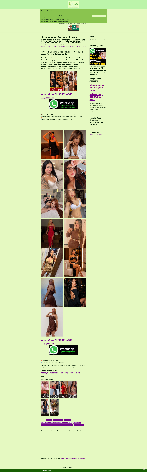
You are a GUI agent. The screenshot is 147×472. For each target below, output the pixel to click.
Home (42, 11)
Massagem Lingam (44, 424)
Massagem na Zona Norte (47, 19)
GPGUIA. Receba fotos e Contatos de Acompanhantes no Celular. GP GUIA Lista (56, 422)
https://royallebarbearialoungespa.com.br (60, 373)
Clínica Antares (67, 420)
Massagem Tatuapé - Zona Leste (48, 46)
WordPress (50, 470)
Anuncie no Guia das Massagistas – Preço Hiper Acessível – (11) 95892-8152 (58, 15)
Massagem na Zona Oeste (62, 19)
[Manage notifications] (144, 469)
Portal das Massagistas (78, 424)
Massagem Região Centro (76, 17)
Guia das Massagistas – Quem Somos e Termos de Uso (53, 13)
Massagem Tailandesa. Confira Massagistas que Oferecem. (61, 424)
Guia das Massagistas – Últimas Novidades (57, 11)
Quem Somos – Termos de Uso (96, 134)
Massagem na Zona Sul (46, 17)
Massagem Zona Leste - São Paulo (74, 46)
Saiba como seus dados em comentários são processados (72, 458)
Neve (42, 470)
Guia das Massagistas (48, 44)
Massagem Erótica (76, 422)
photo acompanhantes (57, 420)
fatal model (49, 420)
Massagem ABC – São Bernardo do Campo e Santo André (54, 21)
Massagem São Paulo (61, 46)
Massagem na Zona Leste (61, 17)
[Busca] (105, 16)
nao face (84, 46)
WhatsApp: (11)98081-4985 (56, 94)
